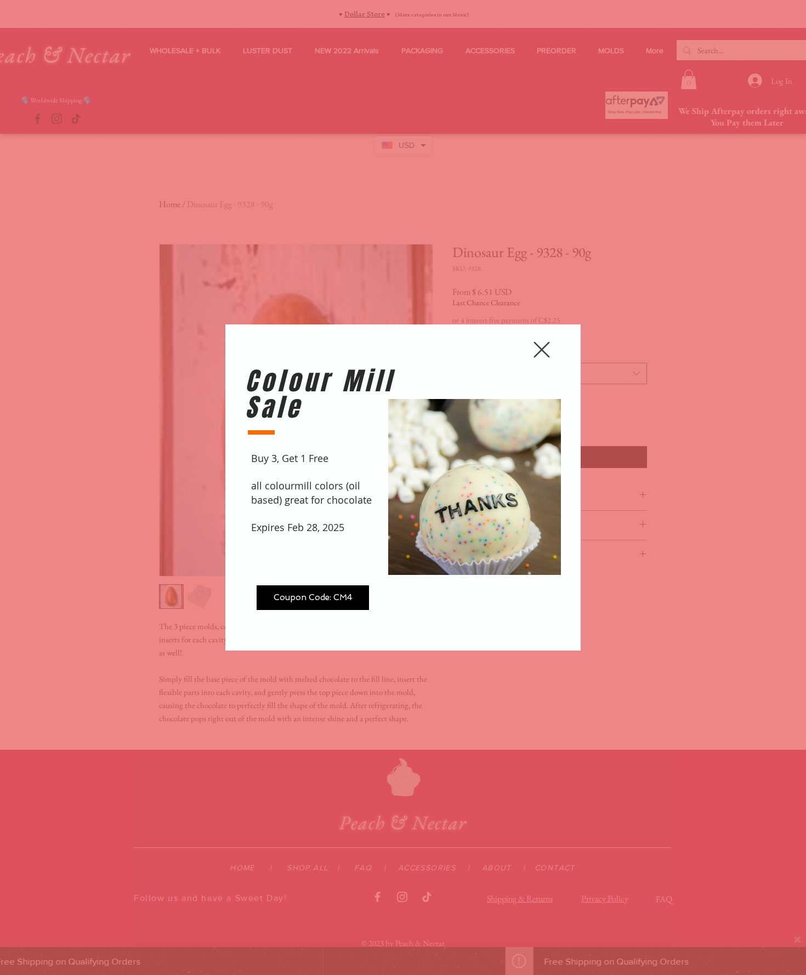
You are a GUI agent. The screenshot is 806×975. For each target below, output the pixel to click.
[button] (541, 349)
